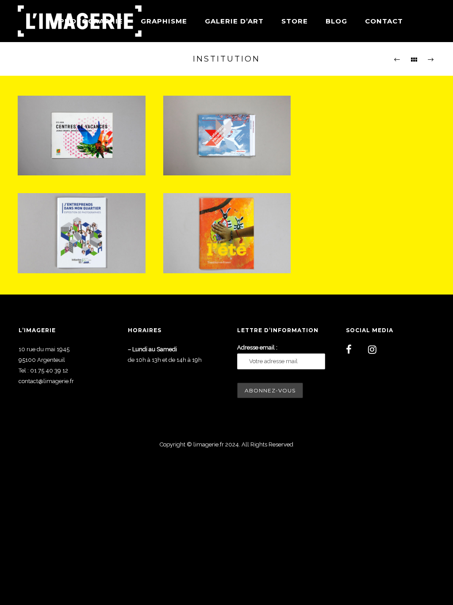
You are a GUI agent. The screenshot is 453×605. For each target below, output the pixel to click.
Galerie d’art (234, 21)
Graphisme (164, 21)
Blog (336, 21)
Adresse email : (257, 347)
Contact (384, 21)
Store (294, 21)
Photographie (91, 21)
